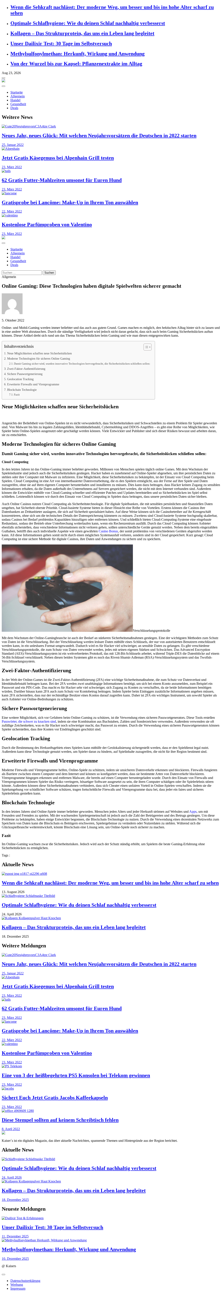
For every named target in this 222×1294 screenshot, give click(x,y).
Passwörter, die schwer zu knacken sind (29, 721)
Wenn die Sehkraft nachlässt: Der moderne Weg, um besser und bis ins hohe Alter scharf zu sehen (110, 883)
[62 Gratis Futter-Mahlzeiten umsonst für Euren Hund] (111, 171)
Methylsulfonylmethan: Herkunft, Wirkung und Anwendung (77, 54)
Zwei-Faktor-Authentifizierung (26, 368)
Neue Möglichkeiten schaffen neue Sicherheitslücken (39, 353)
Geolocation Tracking (20, 379)
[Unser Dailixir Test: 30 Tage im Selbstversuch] (111, 1218)
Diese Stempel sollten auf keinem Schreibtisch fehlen (60, 1120)
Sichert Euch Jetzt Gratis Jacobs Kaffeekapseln (55, 1097)
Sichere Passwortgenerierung (24, 374)
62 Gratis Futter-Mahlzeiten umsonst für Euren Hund (62, 180)
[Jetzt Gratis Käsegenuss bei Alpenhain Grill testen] (111, 149)
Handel (15, 100)
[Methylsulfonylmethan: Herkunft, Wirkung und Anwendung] (111, 1240)
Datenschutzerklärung (25, 1281)
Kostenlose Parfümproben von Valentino (47, 224)
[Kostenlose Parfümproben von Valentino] (111, 215)
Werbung (16, 1284)
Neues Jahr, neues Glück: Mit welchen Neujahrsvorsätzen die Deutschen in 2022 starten (99, 135)
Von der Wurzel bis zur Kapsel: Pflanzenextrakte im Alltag (76, 63)
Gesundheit (18, 104)
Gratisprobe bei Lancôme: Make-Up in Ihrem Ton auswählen (70, 202)
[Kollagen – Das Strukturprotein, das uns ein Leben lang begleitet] (111, 918)
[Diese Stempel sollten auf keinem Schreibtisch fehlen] (111, 1111)
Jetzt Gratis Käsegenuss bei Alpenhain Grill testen (58, 158)
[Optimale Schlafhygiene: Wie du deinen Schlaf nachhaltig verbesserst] (111, 896)
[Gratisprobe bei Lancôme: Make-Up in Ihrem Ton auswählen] (111, 193)
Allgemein (17, 96)
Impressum (17, 1288)
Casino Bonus (108, 531)
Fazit (17, 394)
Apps (193, 811)
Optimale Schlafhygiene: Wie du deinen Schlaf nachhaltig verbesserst (87, 23)
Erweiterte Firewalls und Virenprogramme (33, 384)
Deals (14, 108)
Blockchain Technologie (22, 389)
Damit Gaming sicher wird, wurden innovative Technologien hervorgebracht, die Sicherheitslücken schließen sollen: (82, 363)
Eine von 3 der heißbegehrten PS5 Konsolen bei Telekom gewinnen (76, 1075)
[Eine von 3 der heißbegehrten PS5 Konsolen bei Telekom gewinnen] (111, 1066)
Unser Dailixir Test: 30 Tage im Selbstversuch (61, 43)
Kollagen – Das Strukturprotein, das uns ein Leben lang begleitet (82, 33)
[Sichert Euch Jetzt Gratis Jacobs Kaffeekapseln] (111, 1088)
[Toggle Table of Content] (145, 347)
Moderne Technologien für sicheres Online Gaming (38, 358)
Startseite (16, 92)
